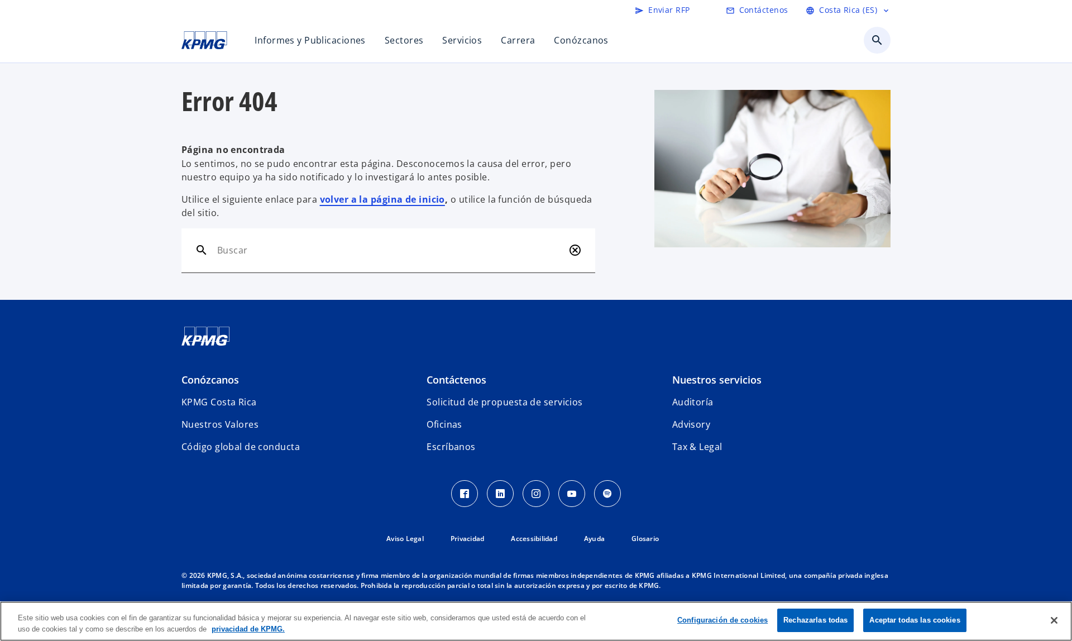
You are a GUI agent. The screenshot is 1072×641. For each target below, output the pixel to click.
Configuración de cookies (722, 620)
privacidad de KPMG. (248, 629)
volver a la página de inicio (382, 199)
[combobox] (390, 250)
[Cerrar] (1054, 620)
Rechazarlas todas (815, 620)
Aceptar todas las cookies (914, 620)
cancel (575, 250)
